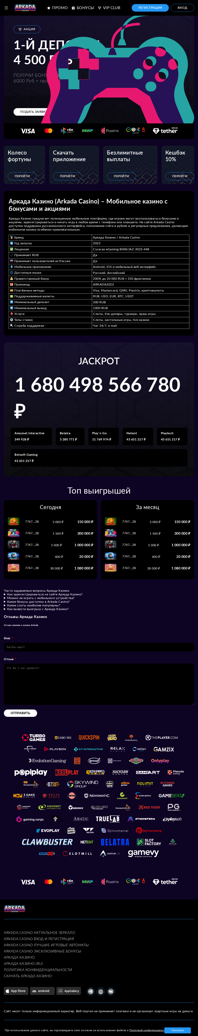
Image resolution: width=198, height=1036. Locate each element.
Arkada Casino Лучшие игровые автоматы (46, 945)
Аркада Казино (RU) (23, 964)
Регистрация (150, 7)
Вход (182, 7)
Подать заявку (34, 111)
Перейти (22, 176)
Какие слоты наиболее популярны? (33, 605)
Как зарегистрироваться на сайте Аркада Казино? (45, 594)
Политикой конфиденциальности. (150, 1030)
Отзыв (9, 659)
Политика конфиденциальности (38, 970)
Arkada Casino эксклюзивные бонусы (42, 951)
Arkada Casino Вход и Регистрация (39, 939)
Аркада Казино (19, 957)
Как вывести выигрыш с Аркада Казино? (38, 609)
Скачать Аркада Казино (28, 976)
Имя (7, 638)
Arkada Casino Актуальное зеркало (39, 933)
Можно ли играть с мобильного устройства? (41, 598)
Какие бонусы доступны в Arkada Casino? (38, 601)
